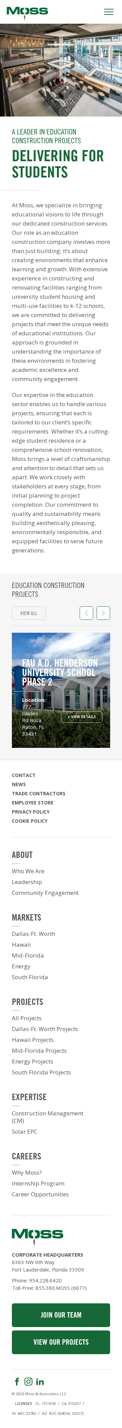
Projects (27, 1002)
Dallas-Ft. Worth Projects (45, 1029)
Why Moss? (27, 1172)
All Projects (27, 1018)
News (19, 784)
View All (28, 613)
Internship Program (38, 1183)
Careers (26, 1157)
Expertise (29, 1097)
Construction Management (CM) (47, 1117)
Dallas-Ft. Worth (33, 934)
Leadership (27, 882)
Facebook (17, 1382)
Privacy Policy (30, 811)
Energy (21, 966)
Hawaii (21, 944)
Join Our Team (61, 1316)
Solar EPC (24, 1131)
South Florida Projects (41, 1072)
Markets (26, 918)
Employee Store (33, 802)
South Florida (30, 977)
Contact (24, 775)
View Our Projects (61, 1343)
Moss (27, 13)
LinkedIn (40, 1382)
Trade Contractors (38, 793)
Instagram (28, 1382)
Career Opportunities (40, 1194)
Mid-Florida (28, 955)
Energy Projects (32, 1061)
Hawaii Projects (33, 1040)
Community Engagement (45, 893)
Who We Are (28, 871)
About (22, 855)
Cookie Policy (29, 821)
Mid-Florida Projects (39, 1050)
